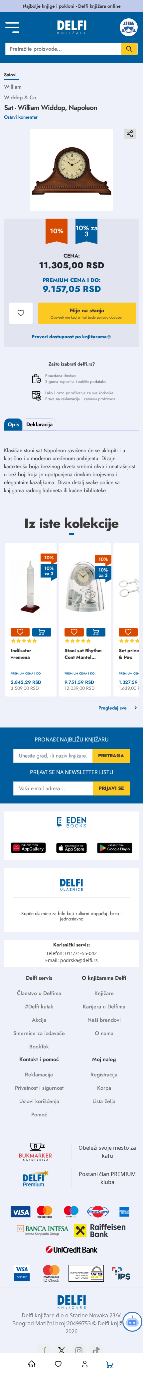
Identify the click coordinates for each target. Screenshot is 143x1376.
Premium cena (64, 280)
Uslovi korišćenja (39, 1101)
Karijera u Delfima (104, 1006)
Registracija (103, 1074)
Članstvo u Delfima (39, 993)
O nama (104, 1033)
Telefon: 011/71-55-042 (71, 953)
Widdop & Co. (21, 97)
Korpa (104, 1088)
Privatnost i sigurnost (39, 1088)
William (13, 87)
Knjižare (104, 993)
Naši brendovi (104, 1020)
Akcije (39, 1020)
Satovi (10, 74)
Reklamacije (39, 1074)
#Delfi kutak (39, 1006)
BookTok (39, 1046)
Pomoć (39, 1114)
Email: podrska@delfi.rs (71, 960)
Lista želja (103, 1101)
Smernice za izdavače (39, 1033)
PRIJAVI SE (111, 788)
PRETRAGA (111, 755)
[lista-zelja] (20, 632)
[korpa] (41, 632)
